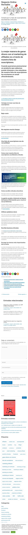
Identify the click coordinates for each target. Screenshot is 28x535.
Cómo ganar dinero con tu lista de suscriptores (14, 282)
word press (22, 499)
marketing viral (19, 475)
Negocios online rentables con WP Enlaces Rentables (13, 305)
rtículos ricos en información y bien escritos (13, 230)
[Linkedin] (8, 30)
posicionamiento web (7, 490)
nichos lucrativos (16, 484)
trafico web (21, 496)
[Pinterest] (10, 30)
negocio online (19, 478)
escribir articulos (6, 454)
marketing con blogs (21, 466)
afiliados (4, 441)
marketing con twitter (6, 469)
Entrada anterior (5, 294)
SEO (14, 496)
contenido (18, 448)
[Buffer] (15, 30)
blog (16, 98)
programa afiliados (18, 490)
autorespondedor (4, 138)
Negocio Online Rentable (8, 3)
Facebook (15, 454)
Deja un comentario (5, 21)
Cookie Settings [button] (6, 532)
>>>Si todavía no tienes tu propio (8, 98)
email (3, 451)
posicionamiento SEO (5, 520)
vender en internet (13, 499)
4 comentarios (6, 323)
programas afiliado (6, 493)
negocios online (17, 481)
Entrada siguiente (22, 294)
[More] (18, 30)
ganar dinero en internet (9, 457)
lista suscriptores (19, 460)
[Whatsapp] (13, 30)
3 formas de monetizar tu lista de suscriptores (14, 285)
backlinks (10, 444)
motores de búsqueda (7, 478)
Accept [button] (13, 532)
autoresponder (20, 441)
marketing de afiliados (10, 23)
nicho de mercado (6, 484)
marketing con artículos (8, 466)
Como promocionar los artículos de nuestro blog (11, 430)
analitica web (12, 441)
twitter (3, 499)
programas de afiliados (17, 493)
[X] (5, 30)
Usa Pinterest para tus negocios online (13, 321)
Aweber (4, 444)
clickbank (4, 448)
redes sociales (6, 496)
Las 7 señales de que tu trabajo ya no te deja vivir (11, 425)
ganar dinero (22, 454)
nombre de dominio (6, 487)
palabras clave (16, 487)
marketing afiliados (7, 463)
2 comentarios (6, 307)
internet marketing (5, 512)
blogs (19, 444)
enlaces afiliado (21, 451)
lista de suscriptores (7, 460)
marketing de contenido (7, 472)
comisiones (11, 448)
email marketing (13, 21)
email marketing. (6, 208)
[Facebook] (2, 30)
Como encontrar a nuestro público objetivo (10, 432)
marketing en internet (8, 475)
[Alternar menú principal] (25, 3)
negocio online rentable (20, 23)
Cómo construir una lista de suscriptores (13, 284)
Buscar (2, 395)
